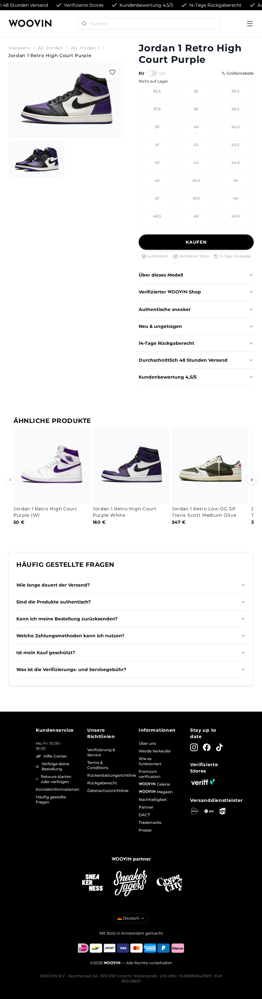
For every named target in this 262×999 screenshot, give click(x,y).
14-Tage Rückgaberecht (166, 343)
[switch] (152, 73)
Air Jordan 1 (85, 48)
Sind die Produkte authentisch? (53, 602)
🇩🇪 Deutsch (128, 918)
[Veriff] (203, 782)
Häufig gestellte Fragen (51, 799)
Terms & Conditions (97, 765)
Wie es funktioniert (150, 761)
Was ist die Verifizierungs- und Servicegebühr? (71, 669)
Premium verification (149, 774)
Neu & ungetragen (160, 326)
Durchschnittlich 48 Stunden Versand (183, 360)
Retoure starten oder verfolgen (56, 779)
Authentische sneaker (165, 309)
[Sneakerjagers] (131, 883)
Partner (146, 807)
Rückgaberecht (102, 783)
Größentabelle (240, 73)
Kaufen (196, 242)
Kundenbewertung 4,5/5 (167, 377)
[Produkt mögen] (112, 72)
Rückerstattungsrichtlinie (105, 775)
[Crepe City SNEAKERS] (169, 883)
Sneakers (19, 48)
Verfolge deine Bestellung (55, 766)
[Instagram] (194, 747)
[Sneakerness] (92, 883)
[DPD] (209, 811)
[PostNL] (194, 811)
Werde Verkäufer (155, 751)
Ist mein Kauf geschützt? (45, 652)
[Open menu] (250, 23)
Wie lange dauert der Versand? (53, 585)
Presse (145, 830)
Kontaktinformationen (54, 789)
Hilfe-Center (55, 756)
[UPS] (222, 811)
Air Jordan (50, 48)
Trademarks (150, 822)
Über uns (147, 743)
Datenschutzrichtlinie (105, 790)
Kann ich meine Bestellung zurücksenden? (67, 619)
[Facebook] (207, 747)
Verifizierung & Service (101, 752)
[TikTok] (219, 747)
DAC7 (144, 814)
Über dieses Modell (161, 275)
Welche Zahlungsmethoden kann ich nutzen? (70, 636)
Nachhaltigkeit (153, 799)
